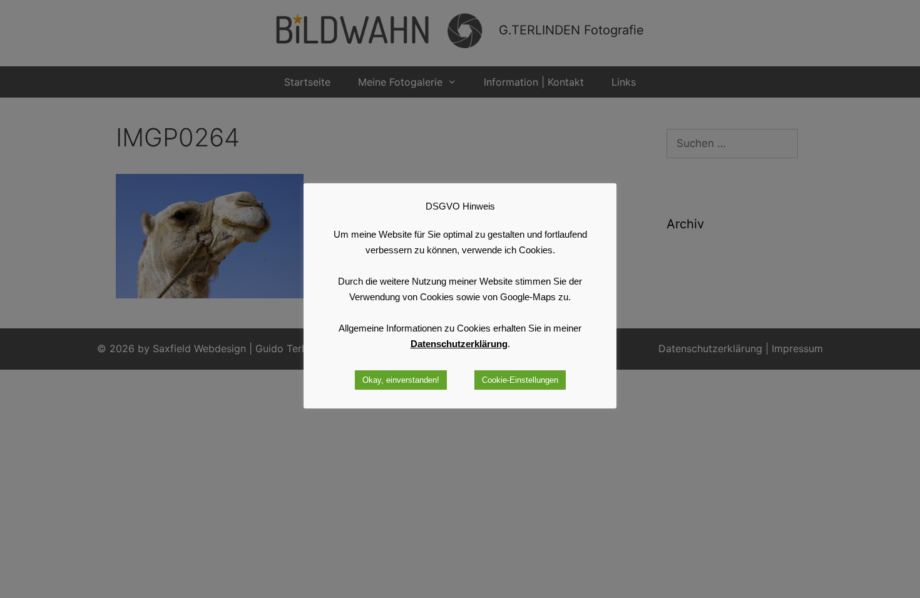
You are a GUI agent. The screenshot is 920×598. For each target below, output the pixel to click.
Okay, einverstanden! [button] (400, 380)
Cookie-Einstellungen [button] (520, 380)
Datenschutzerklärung (459, 343)
